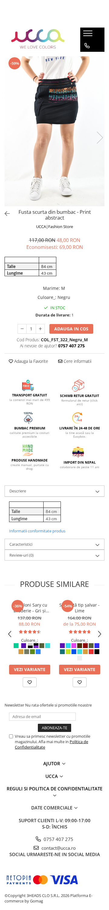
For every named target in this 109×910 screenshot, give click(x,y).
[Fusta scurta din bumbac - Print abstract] (54, 131)
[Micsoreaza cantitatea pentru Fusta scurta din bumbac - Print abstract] (22, 329)
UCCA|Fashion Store (54, 226)
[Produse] (88, 35)
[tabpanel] (54, 131)
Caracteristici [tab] (20, 544)
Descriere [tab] (17, 491)
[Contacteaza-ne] (87, 46)
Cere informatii (76, 361)
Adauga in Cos (71, 329)
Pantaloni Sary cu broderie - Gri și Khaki (29, 608)
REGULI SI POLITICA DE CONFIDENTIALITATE (54, 789)
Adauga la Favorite (30, 361)
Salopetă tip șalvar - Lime (79, 608)
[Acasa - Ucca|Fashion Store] (38, 39)
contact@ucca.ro (58, 848)
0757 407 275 (57, 839)
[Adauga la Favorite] (30, 682)
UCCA (52, 776)
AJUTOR (52, 763)
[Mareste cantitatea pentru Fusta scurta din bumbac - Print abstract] (40, 329)
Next (99, 137)
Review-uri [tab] (21, 555)
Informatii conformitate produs (37, 531)
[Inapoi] (4, 214)
